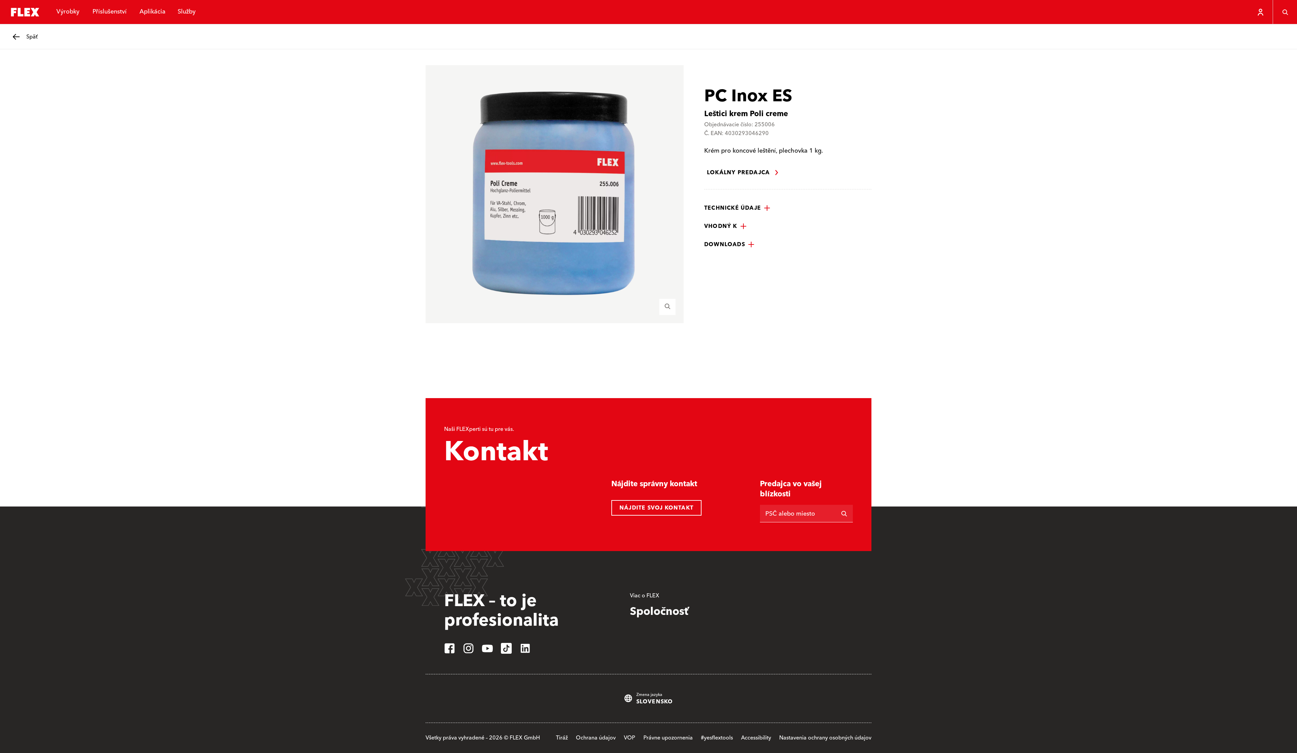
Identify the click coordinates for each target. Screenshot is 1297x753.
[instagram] (468, 648)
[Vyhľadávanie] (1285, 12)
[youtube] (487, 648)
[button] (737, 208)
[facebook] (449, 648)
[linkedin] (525, 648)
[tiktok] (506, 648)
